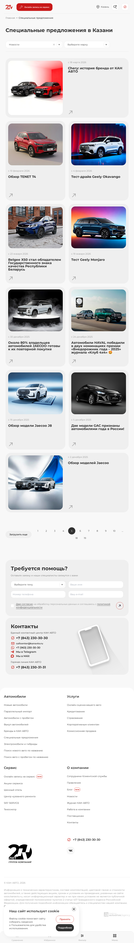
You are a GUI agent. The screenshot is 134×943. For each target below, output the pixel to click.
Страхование (75, 718)
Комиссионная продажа (81, 731)
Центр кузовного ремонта (19, 796)
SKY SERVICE (11, 802)
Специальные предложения (21, 737)
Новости (72, 796)
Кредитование (76, 711)
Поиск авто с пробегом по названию (26, 757)
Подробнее (65, 927)
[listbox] (38, 584)
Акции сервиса (13, 783)
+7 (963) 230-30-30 (28, 647)
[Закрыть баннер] (73, 909)
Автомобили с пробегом (19, 718)
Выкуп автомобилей (16, 724)
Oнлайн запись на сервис (23, 776)
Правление (74, 782)
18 (76, 538)
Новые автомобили (16, 705)
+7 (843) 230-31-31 (31, 667)
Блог (73, 789)
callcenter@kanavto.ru (29, 643)
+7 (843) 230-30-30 (32, 638)
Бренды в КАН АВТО (16, 731)
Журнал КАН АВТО (78, 802)
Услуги (73, 696)
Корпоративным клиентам (83, 724)
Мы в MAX (23, 656)
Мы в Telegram (26, 651)
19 (85, 538)
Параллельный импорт (18, 711)
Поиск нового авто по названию (23, 750)
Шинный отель (13, 789)
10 (114, 530)
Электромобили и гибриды (20, 744)
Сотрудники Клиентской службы (87, 776)
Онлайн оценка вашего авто (84, 705)
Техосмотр (10, 809)
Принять (65, 919)
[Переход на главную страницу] (9, 7)
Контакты (72, 822)
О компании (78, 768)
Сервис (10, 768)
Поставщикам (75, 815)
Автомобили (15, 696)
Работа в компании (78, 809)
